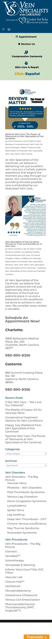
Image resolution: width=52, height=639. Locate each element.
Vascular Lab (13, 577)
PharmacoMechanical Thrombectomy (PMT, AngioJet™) (20, 607)
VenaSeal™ (12, 556)
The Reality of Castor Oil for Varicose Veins (23, 411)
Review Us (28, 44)
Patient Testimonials (30, 147)
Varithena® (13, 586)
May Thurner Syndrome (23, 528)
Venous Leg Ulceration (22, 496)
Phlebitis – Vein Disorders (24, 487)
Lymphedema (16, 505)
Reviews (9, 265)
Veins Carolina (15, 141)
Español (32, 74)
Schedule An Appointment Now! (22, 319)
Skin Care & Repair (27, 67)
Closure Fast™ (15, 581)
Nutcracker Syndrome (22, 532)
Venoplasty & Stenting (20, 565)
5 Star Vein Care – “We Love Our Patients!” (23, 403)
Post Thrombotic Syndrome (26, 492)
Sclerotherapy (14, 560)
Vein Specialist (37, 265)
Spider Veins (15, 510)
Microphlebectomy (18, 590)
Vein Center (27, 154)
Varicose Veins (17, 483)
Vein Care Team (12, 154)
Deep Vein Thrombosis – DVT (26, 519)
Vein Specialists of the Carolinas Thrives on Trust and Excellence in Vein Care (23, 244)
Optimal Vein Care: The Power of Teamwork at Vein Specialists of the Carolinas (24, 136)
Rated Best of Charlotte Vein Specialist (23, 151)
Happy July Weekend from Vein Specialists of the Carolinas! (23, 428)
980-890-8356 (17, 355)
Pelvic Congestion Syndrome (26, 501)
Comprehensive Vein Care (26, 144)
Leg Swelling (16, 514)
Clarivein (11, 551)
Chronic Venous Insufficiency (27, 523)
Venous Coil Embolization (22, 599)
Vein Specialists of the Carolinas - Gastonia (25, 268)
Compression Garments (27, 56)
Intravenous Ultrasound (21, 595)
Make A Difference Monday (28, 258)
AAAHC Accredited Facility (26, 252)
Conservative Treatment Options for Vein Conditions (24, 419)
